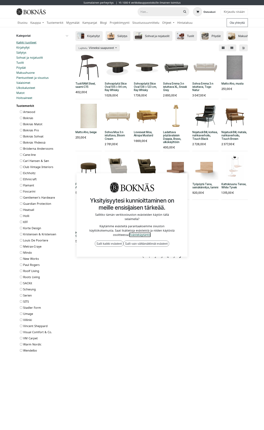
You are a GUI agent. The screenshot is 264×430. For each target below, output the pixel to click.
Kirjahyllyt (23, 47)
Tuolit (20, 62)
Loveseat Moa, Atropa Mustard (143, 133)
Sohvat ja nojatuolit (29, 57)
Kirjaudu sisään (234, 11)
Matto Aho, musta (232, 83)
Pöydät (21, 67)
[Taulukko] (223, 47)
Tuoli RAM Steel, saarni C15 (85, 85)
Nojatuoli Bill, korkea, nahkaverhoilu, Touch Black (205, 135)
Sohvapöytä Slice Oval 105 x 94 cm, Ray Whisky (116, 87)
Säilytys (21, 52)
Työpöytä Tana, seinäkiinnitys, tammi (205, 185)
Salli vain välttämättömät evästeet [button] (146, 243)
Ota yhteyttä (237, 22)
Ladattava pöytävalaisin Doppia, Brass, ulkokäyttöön (172, 137)
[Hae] (184, 11)
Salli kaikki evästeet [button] (109, 243)
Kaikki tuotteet (26, 42)
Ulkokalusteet (25, 88)
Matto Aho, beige (86, 132)
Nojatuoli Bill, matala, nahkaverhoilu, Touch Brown (234, 135)
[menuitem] (22, 22)
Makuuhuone (25, 72)
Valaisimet (23, 83)
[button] (97, 47)
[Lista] (231, 47)
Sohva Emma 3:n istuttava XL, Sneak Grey (175, 87)
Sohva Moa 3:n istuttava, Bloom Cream (115, 135)
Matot (20, 93)
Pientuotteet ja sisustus (32, 78)
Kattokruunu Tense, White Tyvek (233, 185)
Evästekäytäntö (139, 235)
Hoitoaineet (24, 98)
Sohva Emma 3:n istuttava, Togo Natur (202, 87)
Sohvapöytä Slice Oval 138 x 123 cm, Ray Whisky (145, 87)
